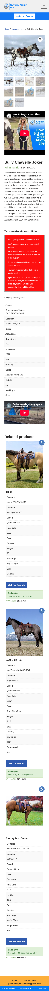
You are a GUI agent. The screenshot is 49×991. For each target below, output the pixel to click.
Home (6, 29)
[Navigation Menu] (44, 6)
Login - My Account (24, 16)
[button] (40, 39)
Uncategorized (18, 29)
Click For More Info (16, 585)
